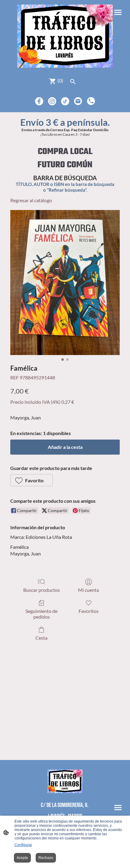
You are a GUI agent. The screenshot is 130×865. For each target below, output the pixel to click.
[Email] (78, 101)
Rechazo (45, 858)
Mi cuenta (88, 590)
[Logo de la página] (65, 36)
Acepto (22, 858)
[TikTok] (65, 101)
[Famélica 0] (65, 282)
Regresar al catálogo (31, 200)
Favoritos (89, 611)
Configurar (23, 845)
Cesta (41, 638)
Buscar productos (41, 590)
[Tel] (91, 101)
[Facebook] (39, 101)
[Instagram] (52, 101)
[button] (31, 480)
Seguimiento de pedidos (41, 613)
